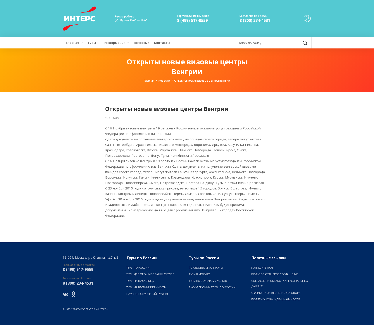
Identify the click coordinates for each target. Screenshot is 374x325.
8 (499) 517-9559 (192, 20)
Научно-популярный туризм (147, 294)
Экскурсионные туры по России (212, 287)
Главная (72, 43)
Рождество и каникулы (206, 268)
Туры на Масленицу (140, 281)
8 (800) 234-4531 (255, 20)
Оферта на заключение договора (275, 293)
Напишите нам (262, 268)
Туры (92, 43)
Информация (114, 43)
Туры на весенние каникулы (146, 287)
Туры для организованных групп (150, 274)
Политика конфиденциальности (275, 299)
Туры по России (138, 268)
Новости (164, 81)
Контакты (162, 43)
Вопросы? (141, 43)
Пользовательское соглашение (274, 274)
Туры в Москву (199, 274)
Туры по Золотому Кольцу (208, 281)
